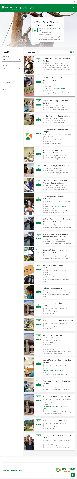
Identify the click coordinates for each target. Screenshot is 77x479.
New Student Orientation (58, 312)
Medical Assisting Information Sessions (53, 370)
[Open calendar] (19, 59)
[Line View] (71, 52)
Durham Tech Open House (58, 446)
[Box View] (73, 52)
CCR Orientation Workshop (59, 140)
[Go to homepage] (9, 8)
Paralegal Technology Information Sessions (54, 88)
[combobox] (11, 82)
